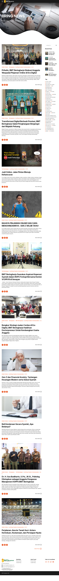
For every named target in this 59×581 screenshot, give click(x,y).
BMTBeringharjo (49, 87)
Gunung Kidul (48, 98)
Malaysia (53, 112)
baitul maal (48, 83)
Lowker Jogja (48, 108)
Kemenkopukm (48, 104)
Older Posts (37, 548)
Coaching (52, 91)
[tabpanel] (22, 307)
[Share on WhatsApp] (7, 85)
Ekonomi (54, 94)
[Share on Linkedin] (5, 85)
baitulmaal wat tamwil (50, 84)
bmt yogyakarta (49, 90)
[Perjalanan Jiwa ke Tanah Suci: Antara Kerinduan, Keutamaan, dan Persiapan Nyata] (22, 511)
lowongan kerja (49, 111)
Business (47, 91)
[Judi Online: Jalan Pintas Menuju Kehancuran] (22, 155)
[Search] (56, 45)
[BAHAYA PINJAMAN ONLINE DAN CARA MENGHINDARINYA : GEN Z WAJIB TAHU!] (22, 204)
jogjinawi (53, 101)
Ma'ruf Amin (48, 112)
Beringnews (11, 67)
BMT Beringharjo (19, 320)
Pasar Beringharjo (49, 121)
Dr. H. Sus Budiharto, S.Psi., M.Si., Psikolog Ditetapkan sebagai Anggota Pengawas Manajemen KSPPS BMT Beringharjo (21, 479)
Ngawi (54, 119)
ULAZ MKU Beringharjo (50, 129)
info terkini (48, 101)
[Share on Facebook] (2, 85)
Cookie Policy (18, 562)
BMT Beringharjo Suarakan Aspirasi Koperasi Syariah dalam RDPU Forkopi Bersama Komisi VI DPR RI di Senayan (22, 277)
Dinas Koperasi (48, 94)
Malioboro (48, 114)
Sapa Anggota (48, 125)
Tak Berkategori (5, 169)
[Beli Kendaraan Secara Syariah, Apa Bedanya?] (22, 407)
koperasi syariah (49, 105)
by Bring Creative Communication (23, 67)
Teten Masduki (48, 126)
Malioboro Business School (51, 115)
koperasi (53, 104)
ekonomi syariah (49, 95)
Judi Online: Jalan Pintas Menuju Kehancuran (53, 65)
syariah (54, 125)
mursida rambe (48, 119)
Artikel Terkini (5, 67)
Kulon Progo (48, 107)
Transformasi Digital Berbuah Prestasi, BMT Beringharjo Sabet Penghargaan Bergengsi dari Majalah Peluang (21, 124)
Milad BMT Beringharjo (50, 118)
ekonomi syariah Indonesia (50, 97)
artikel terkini (48, 81)
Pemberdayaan (48, 122)
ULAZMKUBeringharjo (50, 128)
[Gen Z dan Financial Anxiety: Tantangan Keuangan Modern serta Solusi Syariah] (22, 360)
